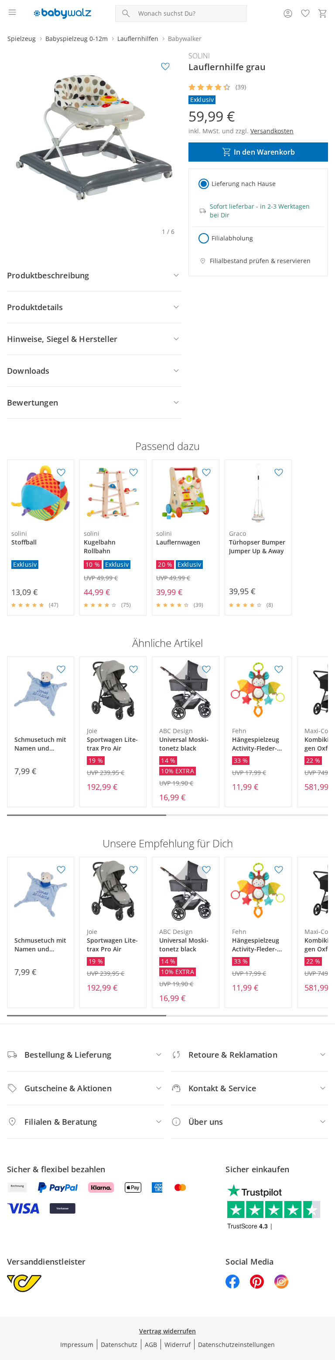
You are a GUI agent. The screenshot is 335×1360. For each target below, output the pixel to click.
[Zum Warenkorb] (323, 13)
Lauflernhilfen (137, 38)
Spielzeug (21, 38)
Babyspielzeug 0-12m (76, 38)
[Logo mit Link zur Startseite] (62, 13)
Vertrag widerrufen (167, 1331)
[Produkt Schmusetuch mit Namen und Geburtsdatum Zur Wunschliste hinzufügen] (61, 669)
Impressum (76, 1344)
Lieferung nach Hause (244, 183)
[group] (94, 138)
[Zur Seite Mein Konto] (288, 13)
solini (199, 56)
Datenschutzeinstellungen (236, 1344)
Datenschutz (119, 1344)
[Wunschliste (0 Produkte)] (305, 13)
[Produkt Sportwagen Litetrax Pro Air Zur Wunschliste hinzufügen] (133, 669)
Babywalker (185, 38)
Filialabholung (232, 238)
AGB (151, 1344)
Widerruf (177, 1344)
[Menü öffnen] (12, 13)
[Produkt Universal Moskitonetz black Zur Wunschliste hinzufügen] (206, 669)
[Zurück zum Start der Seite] (326, 1299)
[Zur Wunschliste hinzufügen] (165, 67)
